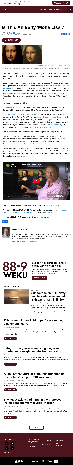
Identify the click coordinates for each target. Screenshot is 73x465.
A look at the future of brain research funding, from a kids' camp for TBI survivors (34, 375)
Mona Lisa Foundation (25, 74)
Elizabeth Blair (48, 212)
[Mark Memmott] (6, 232)
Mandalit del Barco (9, 406)
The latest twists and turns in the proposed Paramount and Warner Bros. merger (33, 401)
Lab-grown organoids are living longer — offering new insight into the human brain (31, 350)
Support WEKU (46, 444)
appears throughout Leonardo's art (49, 117)
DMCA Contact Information (60, 444)
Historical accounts (12, 107)
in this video (55, 205)
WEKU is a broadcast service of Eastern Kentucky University (33, 441)
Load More (36, 427)
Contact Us (59, 440)
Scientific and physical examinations (19, 114)
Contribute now (39, 278)
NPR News (34, 290)
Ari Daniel (7, 327)
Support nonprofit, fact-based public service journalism (49, 264)
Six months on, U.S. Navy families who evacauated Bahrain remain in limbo (48, 296)
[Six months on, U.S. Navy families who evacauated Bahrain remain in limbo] (16, 296)
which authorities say (54, 125)
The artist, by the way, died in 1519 (42, 127)
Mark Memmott (14, 33)
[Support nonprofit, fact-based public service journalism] (15, 270)
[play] (5, 9)
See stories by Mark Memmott (24, 242)
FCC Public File (31, 446)
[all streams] (70, 9)
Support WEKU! (62, 3)
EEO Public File (46, 440)
